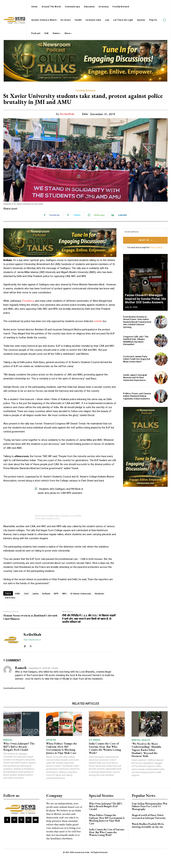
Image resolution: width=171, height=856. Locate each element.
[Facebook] (25, 645)
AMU (17, 593)
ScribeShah (67, 114)
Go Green (94, 740)
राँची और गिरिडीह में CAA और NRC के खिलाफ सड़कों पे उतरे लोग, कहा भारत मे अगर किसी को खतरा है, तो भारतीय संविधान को (89, 619)
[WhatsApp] (28, 820)
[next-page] (161, 259)
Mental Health (141, 740)
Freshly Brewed (85, 90)
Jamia (35, 593)
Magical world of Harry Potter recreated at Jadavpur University (149, 816)
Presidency (28, 300)
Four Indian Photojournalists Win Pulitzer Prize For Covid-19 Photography (149, 806)
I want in (143, 240)
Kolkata (46, 593)
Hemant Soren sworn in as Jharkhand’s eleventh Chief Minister (30, 617)
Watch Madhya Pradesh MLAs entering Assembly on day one (148, 825)
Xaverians (10, 597)
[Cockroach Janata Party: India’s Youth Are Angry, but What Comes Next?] (161, 359)
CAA (26, 593)
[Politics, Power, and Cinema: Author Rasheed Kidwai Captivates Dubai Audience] (161, 396)
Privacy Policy (156, 247)
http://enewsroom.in (32, 640)
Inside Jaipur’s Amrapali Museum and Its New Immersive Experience (135, 377)
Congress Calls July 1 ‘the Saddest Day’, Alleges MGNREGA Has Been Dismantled (135, 340)
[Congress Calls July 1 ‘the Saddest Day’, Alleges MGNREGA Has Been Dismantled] (161, 340)
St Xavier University (80, 593)
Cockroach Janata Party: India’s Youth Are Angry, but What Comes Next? (136, 359)
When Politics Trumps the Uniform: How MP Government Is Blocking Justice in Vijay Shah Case (61, 748)
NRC (64, 593)
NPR (56, 593)
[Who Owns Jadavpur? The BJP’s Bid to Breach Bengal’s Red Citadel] (21, 723)
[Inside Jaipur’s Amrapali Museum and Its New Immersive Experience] (161, 377)
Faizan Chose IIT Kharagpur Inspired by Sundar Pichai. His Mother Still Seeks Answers (145, 298)
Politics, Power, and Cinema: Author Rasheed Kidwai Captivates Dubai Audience (137, 396)
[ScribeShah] (11, 639)
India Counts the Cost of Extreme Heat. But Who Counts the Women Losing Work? (105, 748)
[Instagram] (14, 820)
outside (98, 321)
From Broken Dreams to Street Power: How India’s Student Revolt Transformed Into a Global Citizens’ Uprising (137, 322)
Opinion (51, 740)
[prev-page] (155, 259)
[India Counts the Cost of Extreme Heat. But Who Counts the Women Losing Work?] (107, 723)
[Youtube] (36, 820)
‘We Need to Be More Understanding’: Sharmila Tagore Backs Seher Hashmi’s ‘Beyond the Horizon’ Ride (146, 750)
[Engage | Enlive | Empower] (21, 809)
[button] (164, 20)
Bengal (8, 740)
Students (99, 593)
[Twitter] (30, 645)
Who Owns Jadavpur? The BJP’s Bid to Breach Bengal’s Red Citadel (19, 746)
